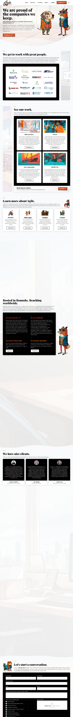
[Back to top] (71, 715)
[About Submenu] (49, 2)
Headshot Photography (12, 713)
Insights (53, 2)
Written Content (11, 711)
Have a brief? (40, 699)
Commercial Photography (13, 715)
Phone (38, 686)
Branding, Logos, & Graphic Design (15, 709)
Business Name (9, 681)
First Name (8, 675)
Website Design (10, 701)
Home (26, 2)
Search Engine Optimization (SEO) (15, 703)
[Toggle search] (68, 2)
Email (7, 686)
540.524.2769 (21, 667)
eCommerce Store (11, 705)
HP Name (4, 674)
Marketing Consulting (12, 707)
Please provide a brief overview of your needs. (17, 691)
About (46, 2)
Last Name (40, 675)
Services (32, 2)
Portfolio (40, 2)
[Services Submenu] (36, 2)
